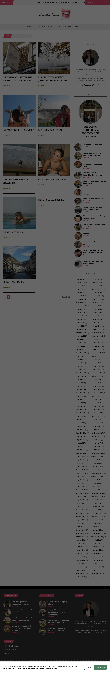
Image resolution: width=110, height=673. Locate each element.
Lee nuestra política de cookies (46, 668)
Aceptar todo (100, 667)
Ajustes (88, 667)
